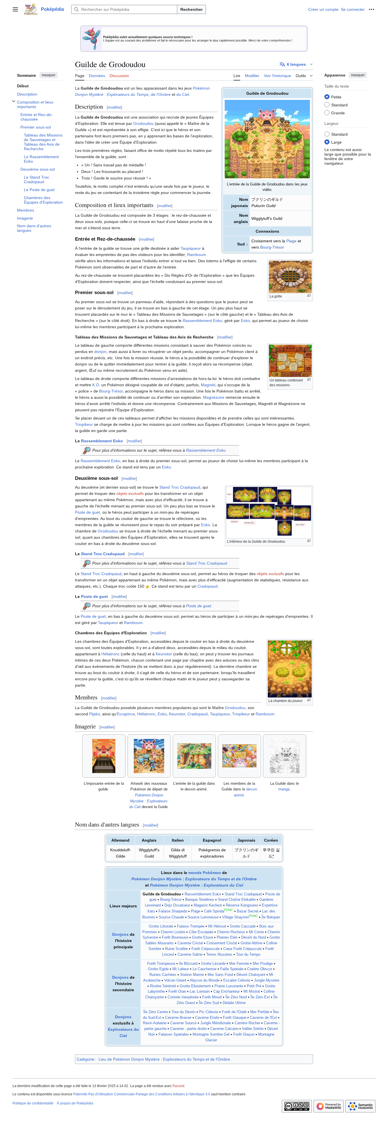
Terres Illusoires (219, 955)
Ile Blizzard (188, 964)
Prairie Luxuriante (228, 986)
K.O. (96, 385)
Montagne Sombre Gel (211, 1034)
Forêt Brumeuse (175, 937)
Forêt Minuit (212, 997)
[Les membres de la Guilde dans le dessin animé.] (239, 755)
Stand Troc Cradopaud (179, 487)
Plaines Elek (227, 937)
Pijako (94, 714)
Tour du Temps (248, 955)
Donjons (120, 934)
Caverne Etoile (207, 1018)
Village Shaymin (235, 917)
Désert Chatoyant (251, 975)
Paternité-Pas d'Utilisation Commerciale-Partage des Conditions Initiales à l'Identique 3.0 (141, 1094)
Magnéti (208, 385)
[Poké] (147, 586)
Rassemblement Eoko (202, 320)
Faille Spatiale (231, 969)
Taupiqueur (191, 248)
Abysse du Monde (205, 980)
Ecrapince (126, 714)
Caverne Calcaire (224, 1029)
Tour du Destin (183, 1012)
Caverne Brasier (178, 1018)
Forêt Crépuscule (205, 949)
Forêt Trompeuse (161, 964)
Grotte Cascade (243, 926)
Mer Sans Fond (220, 975)
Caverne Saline (190, 955)
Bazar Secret (247, 911)
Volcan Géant (175, 980)
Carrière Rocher (247, 1023)
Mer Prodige (263, 964)
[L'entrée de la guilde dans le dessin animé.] (194, 756)
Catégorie (85, 1059)
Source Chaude (171, 917)
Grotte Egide (158, 969)
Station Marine (192, 975)
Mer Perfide (259, 1012)
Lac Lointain (200, 992)
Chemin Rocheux (231, 932)
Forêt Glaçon (244, 1034)
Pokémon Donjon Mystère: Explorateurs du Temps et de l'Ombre (194, 879)
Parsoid (178, 1086)
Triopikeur (84, 424)
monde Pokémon (204, 872)
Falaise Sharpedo (172, 911)
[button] (15, 9)
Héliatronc (110, 654)
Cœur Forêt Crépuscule (242, 949)
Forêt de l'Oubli (234, 1012)
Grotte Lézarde (213, 964)
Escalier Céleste (236, 980)
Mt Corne (256, 932)
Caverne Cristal (190, 943)
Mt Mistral (251, 992)
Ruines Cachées (162, 975)
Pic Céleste (208, 1012)
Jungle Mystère (266, 980)
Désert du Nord (253, 937)
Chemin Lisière (173, 932)
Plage (291, 241)
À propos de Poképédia (75, 1103)
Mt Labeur (180, 969)
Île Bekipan (271, 917)
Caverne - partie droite (188, 1029)
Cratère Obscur (259, 969)
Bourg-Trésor (272, 247)
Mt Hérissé (217, 926)
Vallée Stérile (253, 1029)
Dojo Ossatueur (177, 905)
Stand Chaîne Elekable (237, 900)
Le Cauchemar (204, 969)
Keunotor (164, 654)
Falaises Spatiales (173, 1034)
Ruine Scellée (176, 949)
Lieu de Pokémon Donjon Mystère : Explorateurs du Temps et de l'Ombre (164, 1059)
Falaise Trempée (191, 926)
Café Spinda (214, 911)
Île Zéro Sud (209, 1003)
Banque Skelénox (199, 900)
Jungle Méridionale (215, 1023)
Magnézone (213, 397)
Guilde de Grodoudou (162, 894)
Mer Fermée (239, 964)
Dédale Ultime (234, 1003)
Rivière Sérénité (163, 986)
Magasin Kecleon (208, 905)
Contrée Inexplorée (183, 997)
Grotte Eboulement (195, 986)
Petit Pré (254, 986)
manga (283, 789)
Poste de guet (87, 512)
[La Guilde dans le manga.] (284, 756)
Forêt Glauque (234, 1018)
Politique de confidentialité (32, 1103)
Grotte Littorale (161, 926)
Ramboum (196, 254)
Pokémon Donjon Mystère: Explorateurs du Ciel (148, 801)
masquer (48, 75)
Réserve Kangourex (242, 905)
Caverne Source (183, 1023)
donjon (100, 351)
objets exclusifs (130, 493)
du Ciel (182, 94)
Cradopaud (207, 586)
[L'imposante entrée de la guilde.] (103, 756)
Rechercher (191, 9)
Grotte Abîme (251, 943)
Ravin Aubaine (154, 1023)
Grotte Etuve (202, 937)
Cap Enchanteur (226, 992)
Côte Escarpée (201, 932)
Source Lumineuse (203, 917)
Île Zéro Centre (155, 1012)
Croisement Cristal (221, 943)
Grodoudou (143, 123)
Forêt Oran (177, 992)
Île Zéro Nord (236, 997)
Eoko (245, 320)
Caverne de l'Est (263, 1018)
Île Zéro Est (260, 997)
